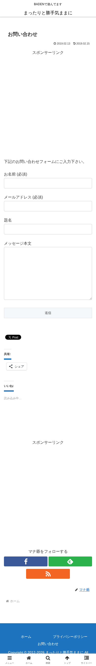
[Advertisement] (48, 104)
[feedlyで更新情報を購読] (70, 561)
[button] (86, 609)
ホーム (26, 637)
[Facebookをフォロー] (26, 561)
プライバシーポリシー (70, 637)
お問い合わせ (48, 644)
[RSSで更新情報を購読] (48, 574)
